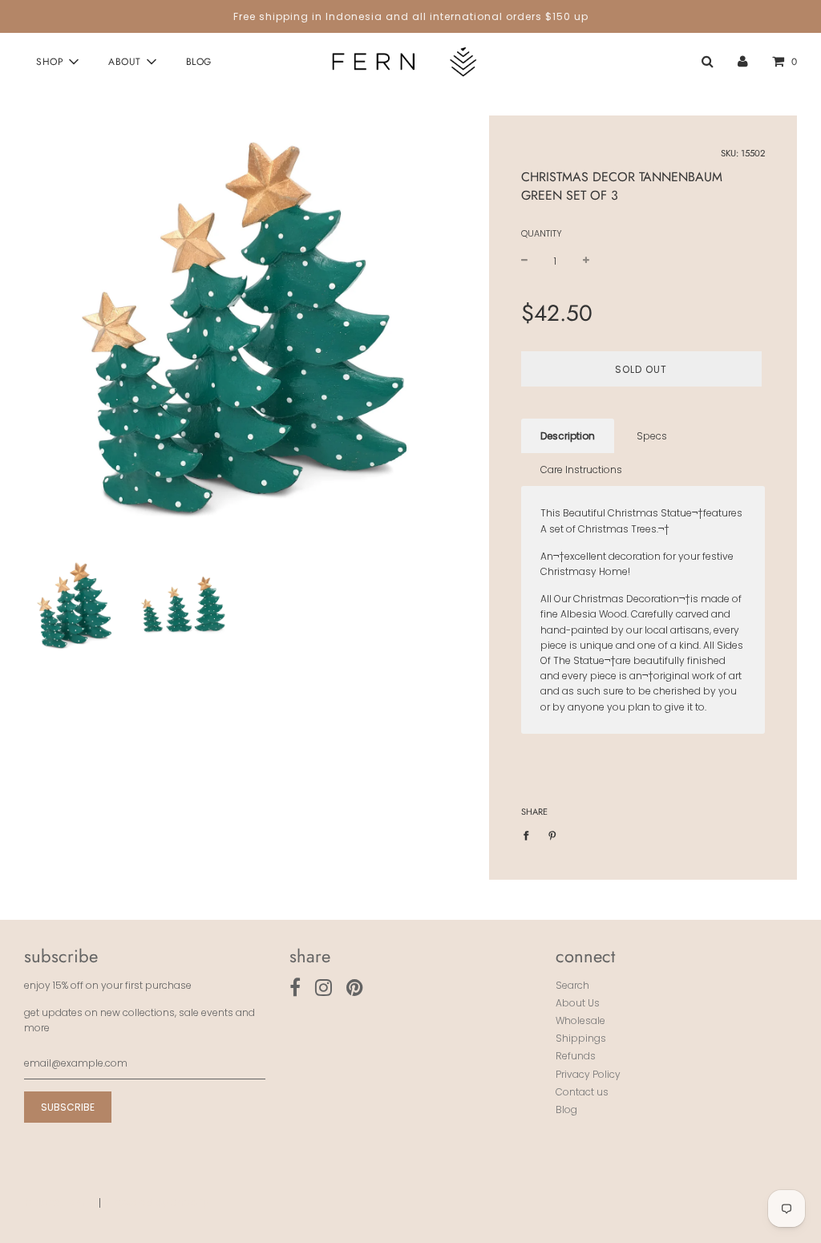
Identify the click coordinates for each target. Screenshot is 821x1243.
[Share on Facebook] (529, 835)
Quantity (541, 233)
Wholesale (580, 1020)
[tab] (567, 436)
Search (572, 985)
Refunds (576, 1056)
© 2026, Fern (54, 1202)
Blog (199, 62)
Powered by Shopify (160, 1202)
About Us (578, 1003)
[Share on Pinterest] (552, 835)
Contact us (582, 1092)
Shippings (581, 1038)
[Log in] (743, 62)
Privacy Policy (588, 1074)
